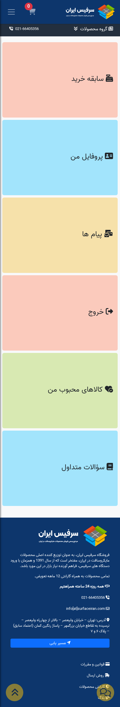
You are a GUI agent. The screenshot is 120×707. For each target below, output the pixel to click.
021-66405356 (26, 28)
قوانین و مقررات (93, 664)
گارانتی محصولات (92, 686)
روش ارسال (95, 675)
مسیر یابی (58, 643)
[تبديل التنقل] (11, 12)
